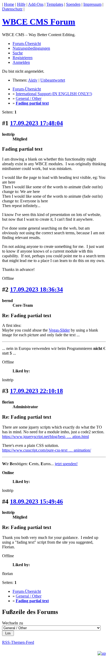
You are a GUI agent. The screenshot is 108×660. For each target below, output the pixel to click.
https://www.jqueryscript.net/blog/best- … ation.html (45, 436)
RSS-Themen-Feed (18, 642)
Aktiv (32, 80)
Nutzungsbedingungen (31, 48)
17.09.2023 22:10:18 (36, 391)
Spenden (73, 4)
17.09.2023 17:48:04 (36, 123)
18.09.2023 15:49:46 (36, 501)
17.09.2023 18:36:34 (36, 289)
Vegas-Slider (59, 330)
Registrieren (23, 57)
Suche (18, 53)
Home (9, 4)
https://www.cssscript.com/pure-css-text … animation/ (46, 450)
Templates (54, 4)
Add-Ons (36, 4)
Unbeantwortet (52, 80)
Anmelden (21, 62)
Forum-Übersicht (27, 43)
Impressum (92, 4)
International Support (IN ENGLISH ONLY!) (54, 94)
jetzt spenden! (66, 464)
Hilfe (21, 4)
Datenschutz (12, 9)
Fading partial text (32, 103)
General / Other (28, 98)
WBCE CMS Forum (38, 21)
